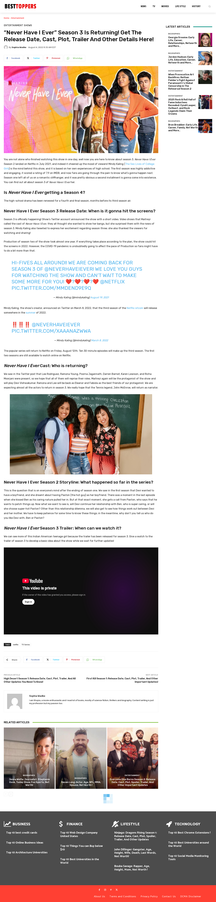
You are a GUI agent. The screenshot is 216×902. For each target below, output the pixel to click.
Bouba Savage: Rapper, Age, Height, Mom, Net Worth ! (132, 868)
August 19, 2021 (99, 297)
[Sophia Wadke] (6, 47)
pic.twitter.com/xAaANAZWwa (51, 331)
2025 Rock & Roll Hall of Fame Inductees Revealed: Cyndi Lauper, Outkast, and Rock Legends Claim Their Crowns (182, 106)
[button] (209, 6)
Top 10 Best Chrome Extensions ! (189, 832)
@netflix (112, 282)
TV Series (26, 644)
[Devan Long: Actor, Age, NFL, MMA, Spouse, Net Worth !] (81, 758)
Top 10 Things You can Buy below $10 (81, 848)
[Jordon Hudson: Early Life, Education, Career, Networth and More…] (205, 58)
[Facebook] (99, 890)
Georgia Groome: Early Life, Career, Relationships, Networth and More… (182, 41)
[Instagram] (105, 890)
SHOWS (28, 25)
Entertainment (17, 18)
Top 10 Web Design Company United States (79, 834)
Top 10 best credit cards (21, 832)
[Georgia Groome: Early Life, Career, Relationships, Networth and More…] (205, 40)
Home (6, 18)
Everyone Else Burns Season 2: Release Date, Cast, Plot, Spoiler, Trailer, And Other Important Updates (132, 782)
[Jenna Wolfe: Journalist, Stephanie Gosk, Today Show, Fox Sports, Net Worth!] (29, 758)
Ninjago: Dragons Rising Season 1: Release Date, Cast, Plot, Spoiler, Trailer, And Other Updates (135, 836)
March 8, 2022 (99, 340)
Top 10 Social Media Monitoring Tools (188, 858)
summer (30, 312)
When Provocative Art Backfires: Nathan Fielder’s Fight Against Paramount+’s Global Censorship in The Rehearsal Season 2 (181, 81)
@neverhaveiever (68, 269)
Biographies (29, 775)
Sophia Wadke (19, 47)
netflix (15, 644)
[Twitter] (116, 890)
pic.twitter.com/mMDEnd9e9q (51, 288)
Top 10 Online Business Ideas (24, 842)
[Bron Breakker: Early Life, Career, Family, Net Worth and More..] (205, 126)
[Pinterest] (111, 890)
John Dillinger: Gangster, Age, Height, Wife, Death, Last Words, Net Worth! (135, 853)
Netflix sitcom (135, 308)
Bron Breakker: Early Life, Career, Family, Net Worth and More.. (183, 127)
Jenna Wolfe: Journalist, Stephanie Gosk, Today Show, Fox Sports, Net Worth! (29, 782)
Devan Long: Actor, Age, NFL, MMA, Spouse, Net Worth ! (81, 783)
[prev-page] (6, 794)
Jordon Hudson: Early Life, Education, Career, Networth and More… (182, 59)
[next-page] (11, 794)
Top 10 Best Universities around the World (188, 844)
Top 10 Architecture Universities (26, 852)
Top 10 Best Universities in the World (79, 861)
